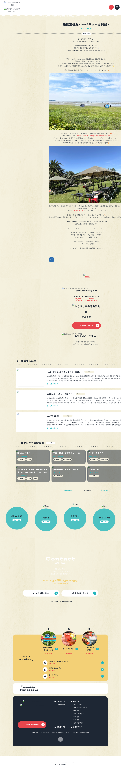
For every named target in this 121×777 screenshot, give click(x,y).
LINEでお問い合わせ (80, 593)
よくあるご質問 (45, 732)
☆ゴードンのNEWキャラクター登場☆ (64, 372)
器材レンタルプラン (80, 707)
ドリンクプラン (78, 713)
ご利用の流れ (61, 704)
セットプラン (77, 704)
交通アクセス (77, 727)
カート (68, 732)
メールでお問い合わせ (41, 593)
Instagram (60, 739)
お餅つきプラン (78, 723)
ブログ (53, 732)
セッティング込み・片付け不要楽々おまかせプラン (93, 135)
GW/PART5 (53, 416)
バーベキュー (86, 33)
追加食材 (76, 720)
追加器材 (76, 717)
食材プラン (77, 710)
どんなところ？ (61, 701)
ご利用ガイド (60, 727)
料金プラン (77, 701)
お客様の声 (35, 732)
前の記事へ (68, 490)
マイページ (61, 732)
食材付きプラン (79, 210)
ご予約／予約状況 (86, 325)
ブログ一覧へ (86, 490)
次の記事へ (105, 490)
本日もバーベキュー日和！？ (59, 394)
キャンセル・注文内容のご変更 (61, 601)
